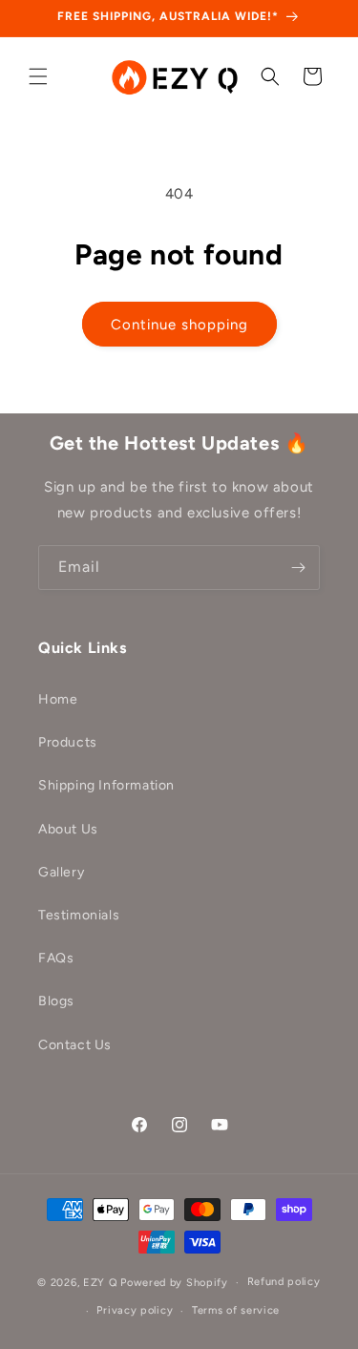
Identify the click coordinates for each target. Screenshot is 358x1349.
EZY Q (100, 1282)
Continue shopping (179, 324)
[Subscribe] (298, 567)
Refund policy (284, 1281)
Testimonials (78, 915)
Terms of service (236, 1310)
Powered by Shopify (174, 1282)
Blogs (56, 1001)
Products (67, 742)
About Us (68, 829)
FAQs (56, 958)
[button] (38, 76)
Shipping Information (106, 785)
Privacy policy (134, 1310)
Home (57, 699)
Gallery (61, 872)
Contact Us (75, 1045)
